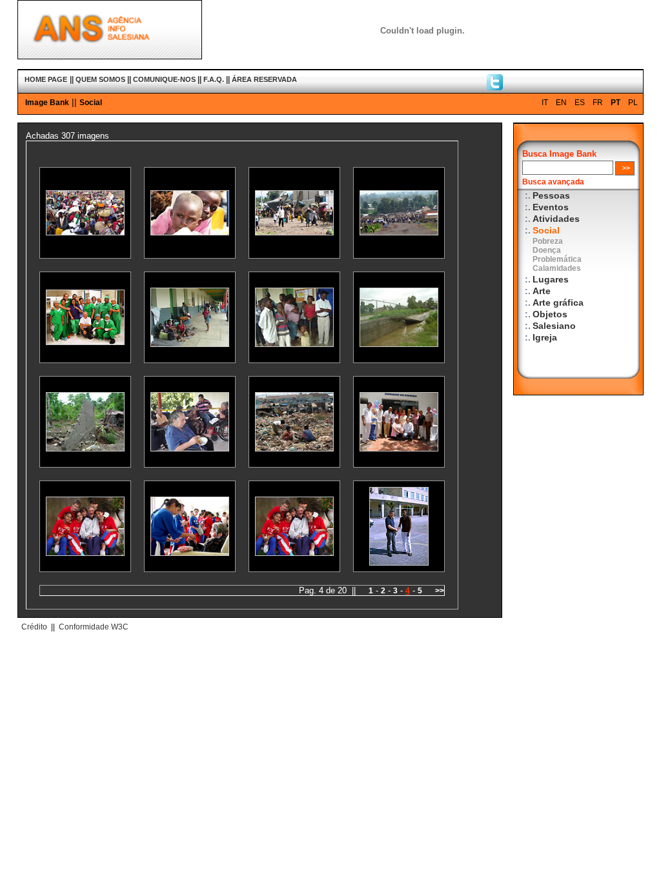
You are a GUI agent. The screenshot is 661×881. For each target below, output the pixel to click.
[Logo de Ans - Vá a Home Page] (109, 56)
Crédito (34, 627)
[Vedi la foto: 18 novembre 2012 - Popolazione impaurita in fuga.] (399, 232)
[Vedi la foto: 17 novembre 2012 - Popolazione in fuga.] (294, 232)
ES (580, 102)
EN (561, 102)
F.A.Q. (213, 79)
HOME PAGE (46, 79)
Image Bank (47, 102)
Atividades (556, 219)
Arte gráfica (558, 303)
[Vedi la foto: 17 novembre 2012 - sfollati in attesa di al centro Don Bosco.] (85, 232)
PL (633, 102)
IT (545, 102)
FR (598, 102)
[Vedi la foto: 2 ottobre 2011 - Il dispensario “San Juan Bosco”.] (399, 448)
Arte (542, 291)
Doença (547, 250)
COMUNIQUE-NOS (164, 79)
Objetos (550, 314)
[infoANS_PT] (495, 87)
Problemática (557, 259)
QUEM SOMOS (100, 79)
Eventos (551, 207)
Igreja (545, 337)
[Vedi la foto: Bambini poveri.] (294, 448)
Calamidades (557, 268)
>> (439, 590)
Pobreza (548, 241)
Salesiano (554, 326)
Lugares (551, 279)
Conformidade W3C (93, 627)
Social (90, 102)
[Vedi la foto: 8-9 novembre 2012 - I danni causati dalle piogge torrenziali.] (399, 344)
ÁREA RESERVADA (264, 79)
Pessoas (551, 196)
